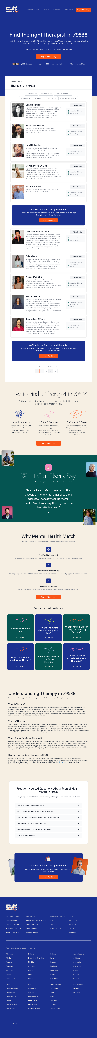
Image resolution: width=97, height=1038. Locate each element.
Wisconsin (76, 988)
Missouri (76, 970)
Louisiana (54, 970)
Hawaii (30, 970)
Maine (52, 974)
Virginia (53, 1004)
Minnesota (77, 962)
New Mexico (11, 996)
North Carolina (11, 1004)
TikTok (71, 928)
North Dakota (11, 1008)
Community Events (32, 10)
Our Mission (46, 10)
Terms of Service (12, 932)
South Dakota (55, 984)
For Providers (68, 10)
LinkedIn (72, 932)
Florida (31, 962)
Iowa (52, 958)
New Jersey (10, 992)
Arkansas (9, 966)
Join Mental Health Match (35, 920)
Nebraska (76, 978)
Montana (76, 974)
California (9, 970)
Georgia (31, 966)
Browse (13, 82)
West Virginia (78, 984)
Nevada (9, 984)
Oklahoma (32, 988)
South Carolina (34, 1008)
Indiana (53, 954)
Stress (42, 49)
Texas (52, 992)
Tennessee (54, 988)
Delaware (32, 954)
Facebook (73, 920)
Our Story (54, 924)
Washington (55, 1008)
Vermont (53, 1000)
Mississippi (77, 966)
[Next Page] (60, 371)
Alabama (9, 954)
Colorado (9, 974)
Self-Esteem (67, 49)
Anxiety (35, 49)
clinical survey (63, 762)
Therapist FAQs (31, 928)
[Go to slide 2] (48, 512)
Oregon (31, 992)
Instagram (73, 924)
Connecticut (11, 978)
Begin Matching (83, 10)
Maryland (54, 978)
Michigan (76, 958)
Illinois (30, 978)
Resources (57, 10)
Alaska (8, 958)
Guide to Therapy (13, 924)
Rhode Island (33, 1004)
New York (9, 1000)
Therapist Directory (13, 928)
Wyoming (76, 992)
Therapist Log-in (32, 924)
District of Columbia (36, 958)
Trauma (48, 49)
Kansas (53, 962)
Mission (53, 920)
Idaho (30, 974)
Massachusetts (78, 954)
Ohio (30, 984)
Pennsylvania (33, 996)
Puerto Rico (32, 1000)
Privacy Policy (55, 928)
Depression (57, 49)
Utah (52, 996)
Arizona (9, 962)
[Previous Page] (37, 371)
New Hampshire (12, 988)
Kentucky (53, 966)
